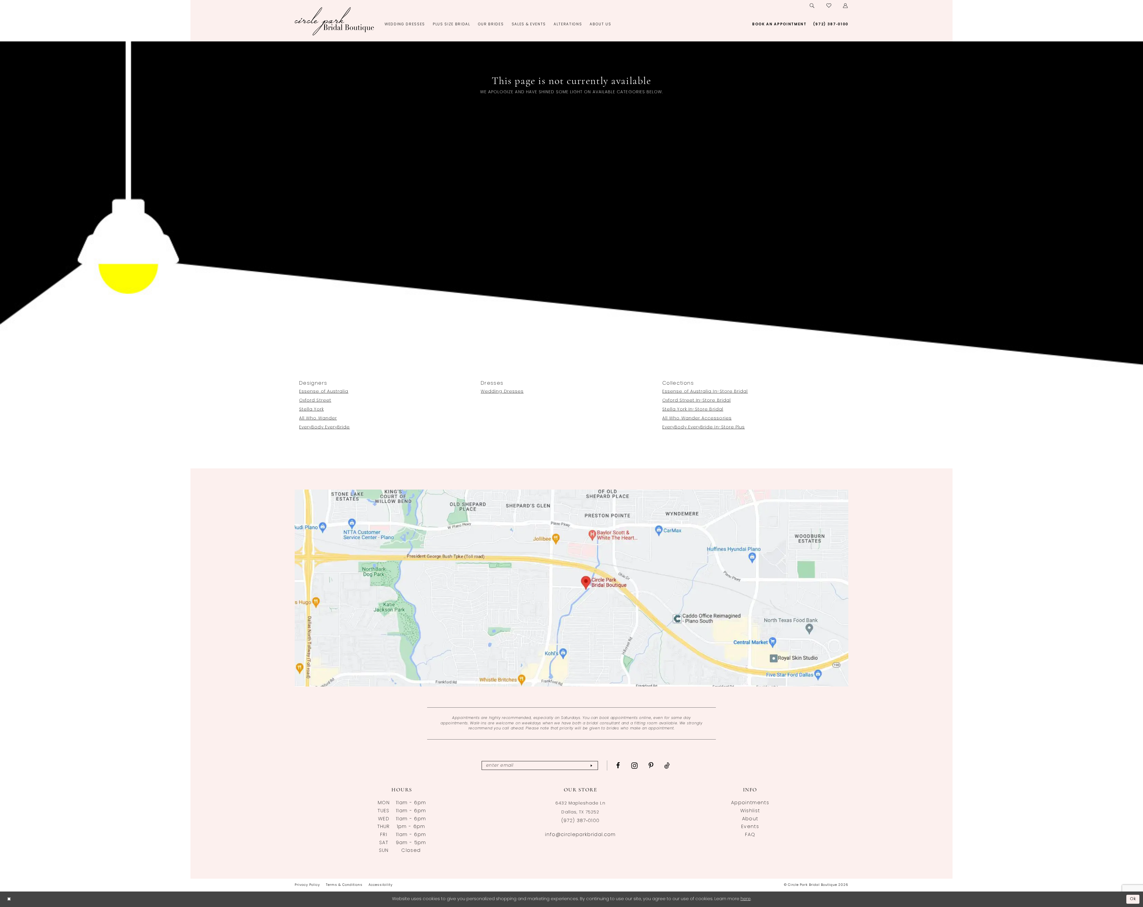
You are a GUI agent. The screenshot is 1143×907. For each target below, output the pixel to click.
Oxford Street (315, 400)
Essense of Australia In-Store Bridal (705, 391)
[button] (845, 6)
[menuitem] (812, 6)
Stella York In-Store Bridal (692, 409)
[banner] (334, 21)
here (746, 899)
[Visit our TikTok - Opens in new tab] (667, 765)
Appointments (750, 803)
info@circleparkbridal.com (580, 835)
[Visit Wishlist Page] (829, 6)
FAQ (750, 835)
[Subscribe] (591, 765)
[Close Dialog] (9, 899)
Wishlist (750, 811)
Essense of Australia (323, 391)
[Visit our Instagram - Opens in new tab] (634, 765)
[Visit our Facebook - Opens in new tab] (618, 765)
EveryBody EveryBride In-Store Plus (703, 427)
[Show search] (812, 6)
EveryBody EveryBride (324, 427)
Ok (1133, 899)
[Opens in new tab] (571, 588)
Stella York (311, 409)
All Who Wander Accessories (697, 418)
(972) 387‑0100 (580, 821)
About (750, 819)
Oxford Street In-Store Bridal (696, 400)
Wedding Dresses (502, 391)
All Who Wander (318, 418)
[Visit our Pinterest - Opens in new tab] (651, 765)
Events (750, 826)
